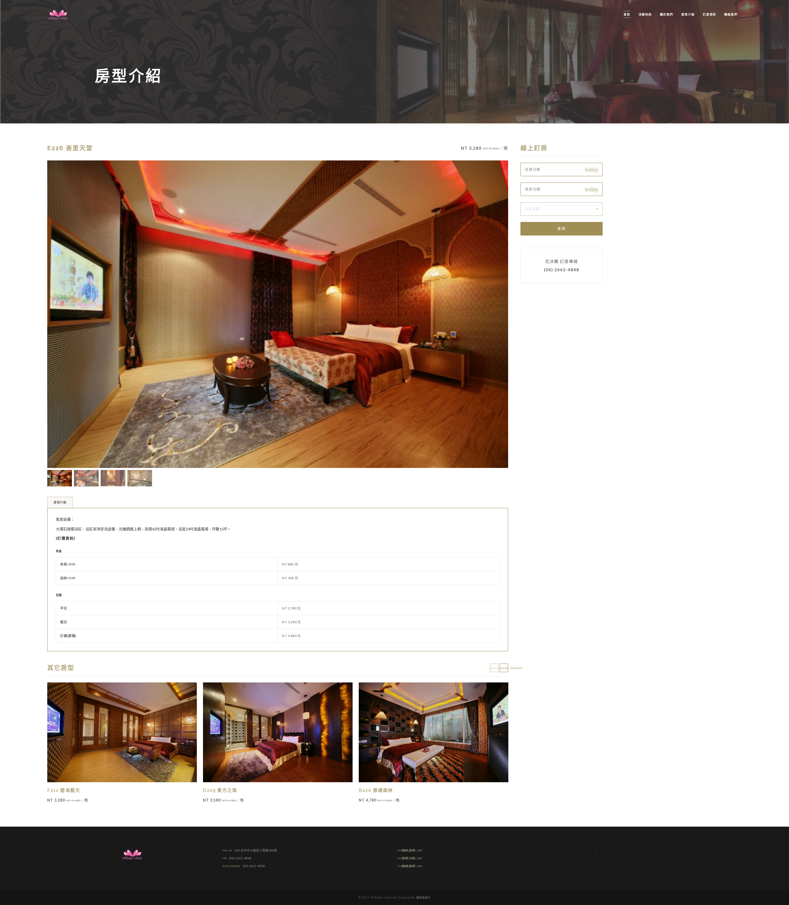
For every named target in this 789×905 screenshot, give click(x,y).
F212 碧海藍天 (63, 790)
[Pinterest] (606, 851)
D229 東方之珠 (220, 790)
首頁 (627, 14)
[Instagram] (597, 851)
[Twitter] (587, 851)
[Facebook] (577, 851)
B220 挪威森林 (376, 790)
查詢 (561, 228)
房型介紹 (687, 14)
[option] (277, 314)
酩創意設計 (423, 897)
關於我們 (666, 14)
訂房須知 (709, 14)
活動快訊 (645, 14)
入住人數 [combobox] (532, 209)
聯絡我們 (730, 14)
